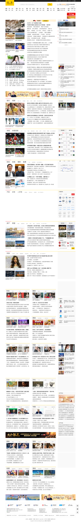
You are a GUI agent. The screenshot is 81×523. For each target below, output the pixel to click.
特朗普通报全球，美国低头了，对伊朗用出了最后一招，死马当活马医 (21, 426)
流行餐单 (39, 318)
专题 (12, 8)
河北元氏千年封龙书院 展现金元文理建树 (15, 399)
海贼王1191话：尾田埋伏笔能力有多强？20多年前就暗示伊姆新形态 (20, 482)
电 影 (7, 82)
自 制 (7, 80)
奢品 (26, 291)
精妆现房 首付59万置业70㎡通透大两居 (66, 434)
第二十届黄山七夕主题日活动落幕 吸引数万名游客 (17, 331)
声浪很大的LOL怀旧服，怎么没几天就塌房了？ (42, 489)
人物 (19, 291)
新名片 (28, 30)
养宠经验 (39, 441)
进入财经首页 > (40, 162)
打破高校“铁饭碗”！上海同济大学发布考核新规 (42, 306)
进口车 (64, 209)
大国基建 (29, 34)
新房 (20, 10)
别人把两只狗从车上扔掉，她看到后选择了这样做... (43, 455)
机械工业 (50, 28)
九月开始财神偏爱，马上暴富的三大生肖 (14, 458)
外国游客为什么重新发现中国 (48, 36)
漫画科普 (20, 468)
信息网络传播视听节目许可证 (56, 511)
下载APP (69, 0)
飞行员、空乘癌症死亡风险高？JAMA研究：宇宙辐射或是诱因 (19, 362)
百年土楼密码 (35, 28)
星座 (8, 441)
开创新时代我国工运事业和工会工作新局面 (36, 24)
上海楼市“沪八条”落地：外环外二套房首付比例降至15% (39, 231)
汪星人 (53, 441)
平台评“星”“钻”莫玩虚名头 (11, 339)
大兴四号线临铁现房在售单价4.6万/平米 (66, 404)
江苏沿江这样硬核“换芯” (32, 32)
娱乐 (8, 101)
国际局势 (13, 407)
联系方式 (37, 519)
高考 (39, 291)
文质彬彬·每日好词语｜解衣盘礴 (39, 393)
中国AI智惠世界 (36, 26)
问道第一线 (49, 30)
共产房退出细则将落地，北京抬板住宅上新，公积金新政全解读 (40, 241)
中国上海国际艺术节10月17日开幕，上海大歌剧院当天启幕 (44, 395)
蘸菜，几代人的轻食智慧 (37, 333)
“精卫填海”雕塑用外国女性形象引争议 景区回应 (37, 50)
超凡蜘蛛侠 (21, 82)
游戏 (54, 10)
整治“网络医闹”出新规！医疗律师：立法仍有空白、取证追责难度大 (20, 366)
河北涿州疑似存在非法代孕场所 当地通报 (35, 85)
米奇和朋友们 (18, 83)
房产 (8, 223)
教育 (40, 10)
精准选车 (72, 209)
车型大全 (30, 192)
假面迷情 (11, 80)
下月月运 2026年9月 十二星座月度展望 (14, 455)
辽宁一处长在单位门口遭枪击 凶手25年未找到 (36, 73)
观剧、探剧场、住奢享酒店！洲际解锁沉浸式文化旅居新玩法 (19, 335)
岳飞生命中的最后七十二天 (12, 397)
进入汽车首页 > (41, 192)
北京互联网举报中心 (20, 505)
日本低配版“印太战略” (35, 38)
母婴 (43, 8)
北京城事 (59, 20)
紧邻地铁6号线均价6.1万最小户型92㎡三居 (66, 405)
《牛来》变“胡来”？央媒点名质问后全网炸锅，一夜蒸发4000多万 (20, 483)
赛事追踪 (53, 468)
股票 (24, 162)
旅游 (40, 8)
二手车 (20, 192)
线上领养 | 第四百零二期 (37, 462)
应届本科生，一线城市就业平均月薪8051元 (41, 310)
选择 (10, 85)
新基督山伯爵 (15, 82)
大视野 (72, 8)
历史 (54, 8)
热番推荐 (27, 468)
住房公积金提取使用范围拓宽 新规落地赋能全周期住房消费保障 (40, 229)
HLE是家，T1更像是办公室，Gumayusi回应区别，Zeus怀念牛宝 (46, 487)
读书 (45, 380)
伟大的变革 (71, 17)
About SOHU (41, 519)
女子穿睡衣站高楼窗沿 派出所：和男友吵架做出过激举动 (39, 89)
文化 (51, 8)
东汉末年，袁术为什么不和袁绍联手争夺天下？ (16, 393)
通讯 (17, 253)
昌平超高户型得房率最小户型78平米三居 (66, 409)
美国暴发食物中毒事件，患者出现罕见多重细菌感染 (17, 358)
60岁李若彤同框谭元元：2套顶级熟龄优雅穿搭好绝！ (17, 308)
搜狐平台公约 (53, 519)
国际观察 (43, 38)
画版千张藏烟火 (48, 32)
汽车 (8, 192)
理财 (12, 10)
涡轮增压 (68, 209)
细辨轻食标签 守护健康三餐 (38, 337)
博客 (64, 8)
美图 (35, 100)
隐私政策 (49, 519)
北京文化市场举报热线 (54, 505)
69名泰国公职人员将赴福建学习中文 (34, 58)
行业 (29, 162)
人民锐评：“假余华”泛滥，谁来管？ (39, 420)
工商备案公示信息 (42, 511)
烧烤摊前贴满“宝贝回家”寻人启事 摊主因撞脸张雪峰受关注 (39, 83)
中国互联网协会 (46, 505)
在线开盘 (38, 223)
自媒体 (26, 192)
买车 (30, 10)
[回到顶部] (77, 515)
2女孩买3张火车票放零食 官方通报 (34, 52)
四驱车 (60, 209)
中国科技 (33, 30)
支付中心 (27, 519)
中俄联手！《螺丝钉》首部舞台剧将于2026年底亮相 (43, 397)
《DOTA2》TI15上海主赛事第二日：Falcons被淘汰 (43, 482)
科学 (34, 253)
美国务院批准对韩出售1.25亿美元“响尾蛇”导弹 (37, 57)
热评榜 (61, 10)
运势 (19, 441)
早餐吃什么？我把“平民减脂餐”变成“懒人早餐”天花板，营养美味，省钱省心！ (48, 335)
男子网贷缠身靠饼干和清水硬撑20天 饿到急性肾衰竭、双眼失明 (40, 71)
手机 (31, 253)
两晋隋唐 (20, 380)
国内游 (13, 318)
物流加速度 (29, 26)
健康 (43, 10)
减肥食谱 (53, 318)
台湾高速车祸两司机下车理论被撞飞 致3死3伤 (36, 76)
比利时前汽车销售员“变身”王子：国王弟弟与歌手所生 (38, 64)
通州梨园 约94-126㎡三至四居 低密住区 (66, 426)
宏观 (9, 10)
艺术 (52, 380)
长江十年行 (38, 30)
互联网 (13, 253)
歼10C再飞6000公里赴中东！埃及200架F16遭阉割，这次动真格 (20, 427)
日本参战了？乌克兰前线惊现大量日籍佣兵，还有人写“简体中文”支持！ (21, 420)
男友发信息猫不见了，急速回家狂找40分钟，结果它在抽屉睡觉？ (46, 456)
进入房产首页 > (44, 223)
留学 (45, 291)
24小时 (61, 8)
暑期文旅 (29, 28)
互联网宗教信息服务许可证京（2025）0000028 (59, 512)
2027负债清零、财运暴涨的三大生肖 (14, 460)
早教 (39, 345)
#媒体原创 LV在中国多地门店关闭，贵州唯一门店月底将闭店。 (45, 426)
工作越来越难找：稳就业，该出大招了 (40, 312)
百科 (30, 223)
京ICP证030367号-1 (42, 508)
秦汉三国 (13, 380)
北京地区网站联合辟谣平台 (31, 511)
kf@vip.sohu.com (51, 515)
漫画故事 (13, 468)
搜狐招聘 (30, 519)
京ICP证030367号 (30, 508)
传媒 (45, 407)
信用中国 (8, 512)
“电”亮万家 (48, 34)
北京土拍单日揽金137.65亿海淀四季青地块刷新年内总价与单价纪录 (41, 235)
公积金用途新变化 (43, 28)
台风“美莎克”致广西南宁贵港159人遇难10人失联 (37, 46)
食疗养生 (46, 318)
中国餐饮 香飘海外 (37, 36)
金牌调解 (14, 85)
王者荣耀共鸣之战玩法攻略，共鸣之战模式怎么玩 (42, 485)
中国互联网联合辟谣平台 (43, 512)
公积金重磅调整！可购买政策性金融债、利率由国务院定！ (39, 227)
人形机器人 (40, 32)
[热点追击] (66, 20)
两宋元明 (27, 380)
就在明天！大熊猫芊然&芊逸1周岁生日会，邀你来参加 (44, 460)
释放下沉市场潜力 (45, 26)
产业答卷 (43, 34)
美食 (34, 318)
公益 (74, 8)
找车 (73, 194)
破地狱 (11, 82)
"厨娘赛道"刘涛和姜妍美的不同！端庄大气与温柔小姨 (17, 312)
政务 (74, 10)
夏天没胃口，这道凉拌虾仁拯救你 (39, 339)
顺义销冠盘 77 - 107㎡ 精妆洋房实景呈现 (66, 410)
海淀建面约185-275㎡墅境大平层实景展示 (66, 431)
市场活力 (44, 30)
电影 (28, 100)
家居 (22, 10)
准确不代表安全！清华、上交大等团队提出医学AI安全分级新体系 (20, 364)
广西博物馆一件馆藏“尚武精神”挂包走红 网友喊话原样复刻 (39, 69)
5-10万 (60, 207)
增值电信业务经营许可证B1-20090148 (13, 508)
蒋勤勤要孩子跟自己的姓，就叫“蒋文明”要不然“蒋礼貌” (69, 363)
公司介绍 (45, 519)
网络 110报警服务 (36, 505)
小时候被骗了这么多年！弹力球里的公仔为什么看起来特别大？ (19, 487)
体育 (8, 131)
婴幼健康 (53, 345)
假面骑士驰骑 (12, 83)
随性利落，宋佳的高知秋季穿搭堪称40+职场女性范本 (17, 310)
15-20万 (68, 207)
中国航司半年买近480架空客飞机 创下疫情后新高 (37, 48)
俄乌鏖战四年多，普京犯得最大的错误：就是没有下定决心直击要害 (20, 422)
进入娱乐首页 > (40, 100)
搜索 (73, 248)
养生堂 (23, 85)
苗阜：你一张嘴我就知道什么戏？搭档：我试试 (69, 359)
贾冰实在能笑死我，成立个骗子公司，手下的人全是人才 (69, 368)
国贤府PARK (61, 238)
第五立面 (11, 78)
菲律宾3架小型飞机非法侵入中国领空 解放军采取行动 (38, 44)
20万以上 (72, 207)
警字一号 (20, 78)
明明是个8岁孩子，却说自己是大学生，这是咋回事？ (69, 354)
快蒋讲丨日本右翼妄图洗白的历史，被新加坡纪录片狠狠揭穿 (19, 401)
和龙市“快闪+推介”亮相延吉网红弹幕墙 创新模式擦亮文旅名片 (19, 337)
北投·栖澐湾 (69, 230)
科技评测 (26, 253)
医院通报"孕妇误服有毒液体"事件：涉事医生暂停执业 (43, 364)
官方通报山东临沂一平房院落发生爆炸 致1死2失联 (43, 422)
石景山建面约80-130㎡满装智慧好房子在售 (67, 417)
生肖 (26, 441)
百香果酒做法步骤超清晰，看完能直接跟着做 (41, 331)
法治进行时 (18, 85)
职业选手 (46, 468)
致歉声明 (53, 407)
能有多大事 (16, 78)
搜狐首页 (10, 3)
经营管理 (33, 162)
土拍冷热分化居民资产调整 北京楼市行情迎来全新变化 (38, 240)
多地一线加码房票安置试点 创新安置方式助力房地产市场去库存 (40, 233)
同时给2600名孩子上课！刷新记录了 (16, 67)
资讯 (27, 223)
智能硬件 (21, 253)
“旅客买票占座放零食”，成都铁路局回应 (40, 424)
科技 (8, 253)
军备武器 (20, 407)
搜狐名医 (20, 345)
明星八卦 (19, 100)
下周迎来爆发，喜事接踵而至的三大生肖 (14, 462)
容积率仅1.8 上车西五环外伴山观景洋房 (66, 433)
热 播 (7, 78)
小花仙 (22, 83)
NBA (22, 8)
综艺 (31, 100)
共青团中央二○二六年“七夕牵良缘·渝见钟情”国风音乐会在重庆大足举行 (47, 401)
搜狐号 (60, 298)
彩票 (64, 10)
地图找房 (22, 223)
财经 (8, 162)
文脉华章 (48, 24)
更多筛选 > (73, 205)
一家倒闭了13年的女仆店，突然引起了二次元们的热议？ (18, 485)
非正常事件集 (21, 80)
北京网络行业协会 (28, 505)
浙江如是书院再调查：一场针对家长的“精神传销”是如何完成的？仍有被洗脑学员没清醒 (50, 427)
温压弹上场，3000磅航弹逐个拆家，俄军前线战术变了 (17, 424)
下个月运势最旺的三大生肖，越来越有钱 (14, 456)
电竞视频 (39, 468)
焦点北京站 (72, 242)
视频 (30, 8)
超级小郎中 (16, 80)
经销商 (35, 192)
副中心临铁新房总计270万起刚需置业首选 (66, 415)
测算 (13, 441)
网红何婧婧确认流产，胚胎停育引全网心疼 (41, 362)
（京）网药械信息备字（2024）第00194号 (59, 508)
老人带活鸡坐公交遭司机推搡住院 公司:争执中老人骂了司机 (39, 74)
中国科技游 (29, 36)
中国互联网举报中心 (11, 505)
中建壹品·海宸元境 (62, 230)
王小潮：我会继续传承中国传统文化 (16, 66)
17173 (72, 10)
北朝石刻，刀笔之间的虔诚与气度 (13, 395)
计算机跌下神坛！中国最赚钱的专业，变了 (41, 304)
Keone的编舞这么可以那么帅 (14, 69)
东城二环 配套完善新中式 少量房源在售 (66, 412)
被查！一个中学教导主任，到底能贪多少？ (41, 308)
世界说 (28, 38)
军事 (9, 8)
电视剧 (33, 8)
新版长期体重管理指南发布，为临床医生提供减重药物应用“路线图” (20, 360)
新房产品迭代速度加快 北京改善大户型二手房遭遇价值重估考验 (40, 245)
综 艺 (7, 85)
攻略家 (26, 318)
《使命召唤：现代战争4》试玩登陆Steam (41, 483)
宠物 (34, 441)
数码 (38, 253)
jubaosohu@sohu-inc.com (64, 515)
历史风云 (27, 407)
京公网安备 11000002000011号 (13, 511)
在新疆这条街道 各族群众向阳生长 (43, 40)
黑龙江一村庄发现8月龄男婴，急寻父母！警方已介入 (43, 360)
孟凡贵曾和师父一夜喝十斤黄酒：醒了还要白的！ (69, 372)
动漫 (51, 10)
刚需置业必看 (63, 243)
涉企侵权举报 (72, 515)
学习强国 (71, 14)
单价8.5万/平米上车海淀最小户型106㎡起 (66, 407)
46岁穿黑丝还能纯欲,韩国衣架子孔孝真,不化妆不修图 (17, 304)
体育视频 (15, 131)
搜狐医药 (13, 345)
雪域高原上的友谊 (31, 40)
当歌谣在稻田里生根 (36, 399)
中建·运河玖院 (69, 238)
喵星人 (46, 441)
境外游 (20, 318)
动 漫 (7, 83)
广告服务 (34, 519)
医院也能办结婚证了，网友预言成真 (40, 366)
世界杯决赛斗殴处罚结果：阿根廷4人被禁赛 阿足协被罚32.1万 (40, 60)
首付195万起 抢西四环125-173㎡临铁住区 (66, 414)
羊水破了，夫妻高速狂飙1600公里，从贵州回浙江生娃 (44, 358)
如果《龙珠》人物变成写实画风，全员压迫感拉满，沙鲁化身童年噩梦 (21, 489)
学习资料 (53, 291)
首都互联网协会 (63, 505)
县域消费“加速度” (35, 34)
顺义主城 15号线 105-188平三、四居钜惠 (66, 428)
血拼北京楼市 (63, 242)
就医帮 (26, 345)
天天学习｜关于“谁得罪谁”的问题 (34, 23)
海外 (34, 223)
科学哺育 (46, 345)
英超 (20, 8)
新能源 (33, 10)
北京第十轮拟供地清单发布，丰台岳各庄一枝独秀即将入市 (39, 243)
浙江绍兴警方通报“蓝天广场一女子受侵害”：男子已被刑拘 (39, 81)
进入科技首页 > (43, 253)
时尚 (8, 291)
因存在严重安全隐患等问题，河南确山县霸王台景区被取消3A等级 (20, 333)
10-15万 (64, 207)
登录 (74, 0)
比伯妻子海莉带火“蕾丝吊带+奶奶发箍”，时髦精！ (16, 306)
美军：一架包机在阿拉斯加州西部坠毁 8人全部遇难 (38, 62)
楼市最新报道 (72, 243)
